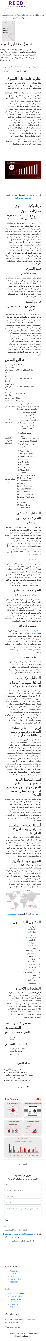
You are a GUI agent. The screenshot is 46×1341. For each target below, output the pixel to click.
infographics (15, 1282)
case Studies (15, 1279)
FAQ (11, 1307)
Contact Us (14, 1304)
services (13, 1276)
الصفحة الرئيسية (8, 15)
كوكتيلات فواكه (30, 633)
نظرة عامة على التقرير (12, 66)
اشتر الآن (21, 1087)
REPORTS (14, 1274)
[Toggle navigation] (7, 9)
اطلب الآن (23, 1164)
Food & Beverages (24, 15)
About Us (14, 1271)
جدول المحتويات (32, 66)
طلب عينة (19, 71)
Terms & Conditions (18, 1293)
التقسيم (6, 71)
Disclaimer (14, 1301)
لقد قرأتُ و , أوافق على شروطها (23, 1235)
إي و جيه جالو (31, 937)
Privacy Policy (16, 1296)
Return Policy (15, 1299)
